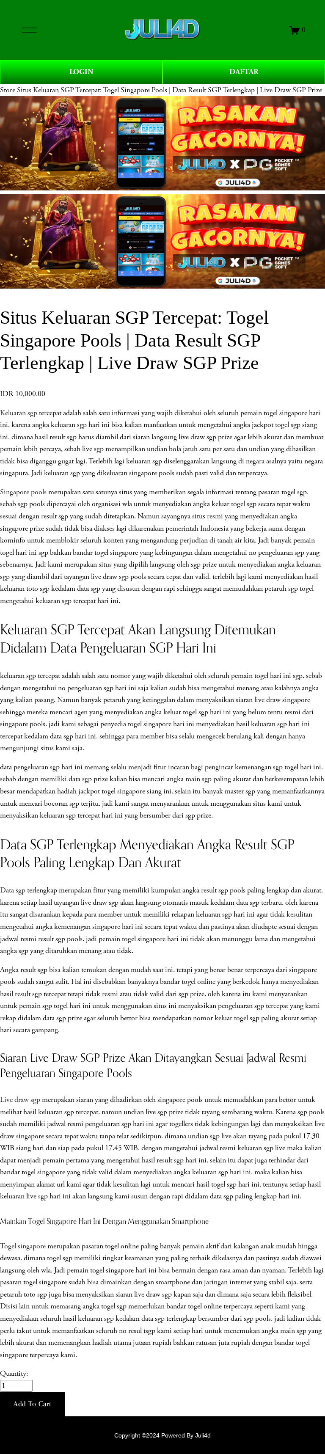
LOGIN (81, 71)
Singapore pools (23, 492)
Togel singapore (23, 1246)
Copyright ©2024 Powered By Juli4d (162, 1435)
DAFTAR (244, 71)
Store (7, 90)
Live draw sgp (20, 1099)
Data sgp (12, 890)
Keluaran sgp (18, 413)
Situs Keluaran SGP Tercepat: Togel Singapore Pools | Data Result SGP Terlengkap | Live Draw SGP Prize (169, 90)
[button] (32, 1404)
